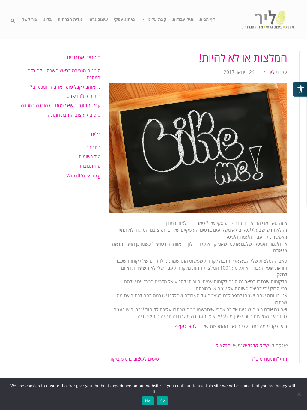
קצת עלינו (157, 20)
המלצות (222, 346)
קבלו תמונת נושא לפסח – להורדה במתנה (60, 106)
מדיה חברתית (70, 20)
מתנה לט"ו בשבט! (82, 96)
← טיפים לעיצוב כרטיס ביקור (137, 359)
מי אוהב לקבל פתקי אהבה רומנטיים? (65, 87)
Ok (162, 401)
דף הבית (207, 20)
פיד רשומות (89, 157)
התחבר (93, 148)
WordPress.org (83, 176)
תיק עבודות (182, 20)
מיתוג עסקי (124, 20)
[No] (300, 394)
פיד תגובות (90, 166)
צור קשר (29, 20)
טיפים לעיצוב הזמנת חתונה (74, 115)
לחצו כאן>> (186, 327)
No (148, 401)
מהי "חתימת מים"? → (266, 359)
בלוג (47, 20)
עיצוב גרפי (98, 20)
